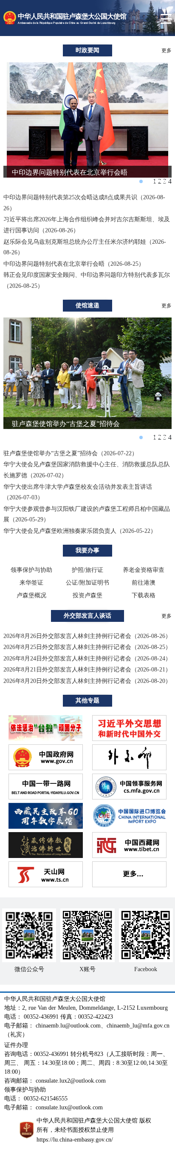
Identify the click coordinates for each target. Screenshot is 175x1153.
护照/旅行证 (87, 570)
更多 (166, 50)
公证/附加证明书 (87, 582)
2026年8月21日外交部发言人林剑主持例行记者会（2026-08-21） (87, 669)
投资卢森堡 (87, 595)
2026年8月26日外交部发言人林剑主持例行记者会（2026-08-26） (87, 636)
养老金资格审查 (143, 570)
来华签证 (31, 582)
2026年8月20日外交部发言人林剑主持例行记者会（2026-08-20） (87, 681)
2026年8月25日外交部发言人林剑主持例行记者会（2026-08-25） (87, 647)
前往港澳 (143, 582)
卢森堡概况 (31, 595)
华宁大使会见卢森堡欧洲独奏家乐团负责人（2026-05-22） (79, 531)
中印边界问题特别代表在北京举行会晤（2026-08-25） (73, 264)
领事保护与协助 (31, 570)
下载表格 (143, 595)
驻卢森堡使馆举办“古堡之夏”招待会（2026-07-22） (70, 453)
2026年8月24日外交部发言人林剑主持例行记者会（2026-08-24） (87, 658)
